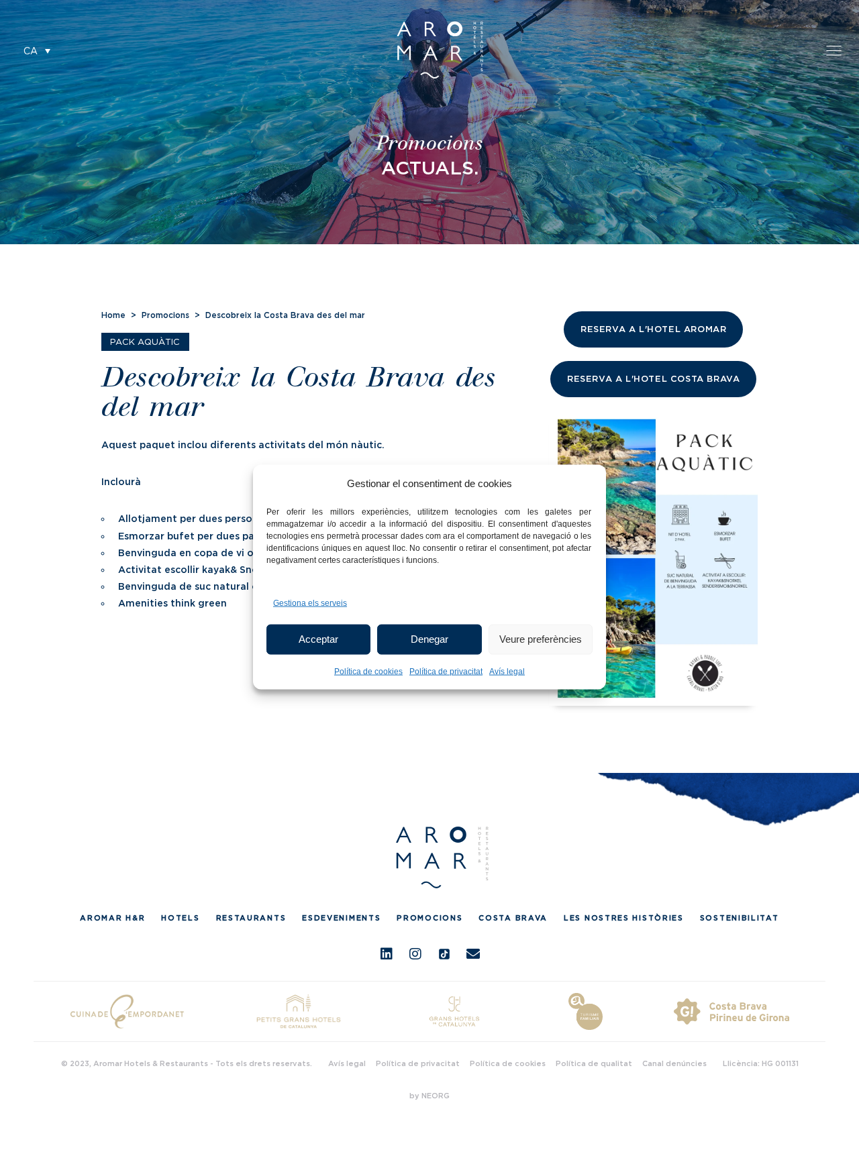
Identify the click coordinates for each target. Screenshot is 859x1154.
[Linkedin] (386, 954)
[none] (37, 50)
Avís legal (507, 671)
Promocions (165, 315)
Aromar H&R (112, 918)
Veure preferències (540, 639)
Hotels (180, 918)
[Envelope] (473, 954)
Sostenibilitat (739, 918)
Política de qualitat (594, 1063)
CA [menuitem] (30, 51)
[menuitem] (37, 50)
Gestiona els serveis (310, 602)
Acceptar (318, 639)
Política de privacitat (446, 671)
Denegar (429, 639)
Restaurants (251, 918)
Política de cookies (368, 671)
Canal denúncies (674, 1063)
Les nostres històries (624, 918)
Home (113, 315)
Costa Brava (513, 918)
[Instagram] (415, 954)
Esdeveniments (341, 918)
